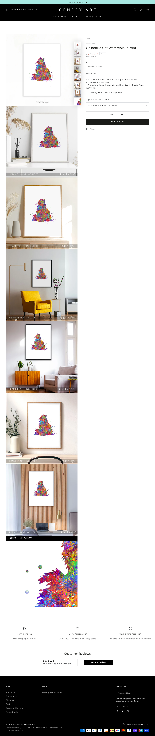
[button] (135, 9)
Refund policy (13, 712)
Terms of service (56, 727)
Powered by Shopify (13, 728)
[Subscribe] (147, 693)
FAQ (8, 704)
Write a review (98, 662)
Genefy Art (90, 43)
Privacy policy (41, 727)
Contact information (16, 731)
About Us (10, 692)
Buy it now (117, 122)
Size (88, 62)
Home (88, 38)
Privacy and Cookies (52, 692)
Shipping (10, 700)
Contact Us (11, 696)
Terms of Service (14, 708)
